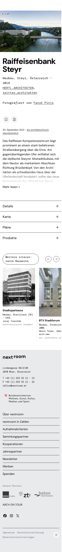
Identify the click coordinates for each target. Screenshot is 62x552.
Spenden (9, 474)
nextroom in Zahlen (16, 422)
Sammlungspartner (16, 437)
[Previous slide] (4, 31)
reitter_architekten (20, 93)
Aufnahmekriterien (15, 429)
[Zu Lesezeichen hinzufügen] (6, 119)
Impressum (9, 532)
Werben (8, 466)
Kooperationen (13, 444)
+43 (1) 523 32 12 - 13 (19, 377)
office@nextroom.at (14, 385)
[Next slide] (58, 31)
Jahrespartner (12, 451)
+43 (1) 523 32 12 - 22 (19, 381)
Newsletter (10, 459)
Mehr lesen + (31, 178)
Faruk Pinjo (44, 103)
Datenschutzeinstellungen (18, 537)
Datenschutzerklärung (30, 532)
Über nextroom (13, 414)
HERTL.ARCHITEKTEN (18, 88)
